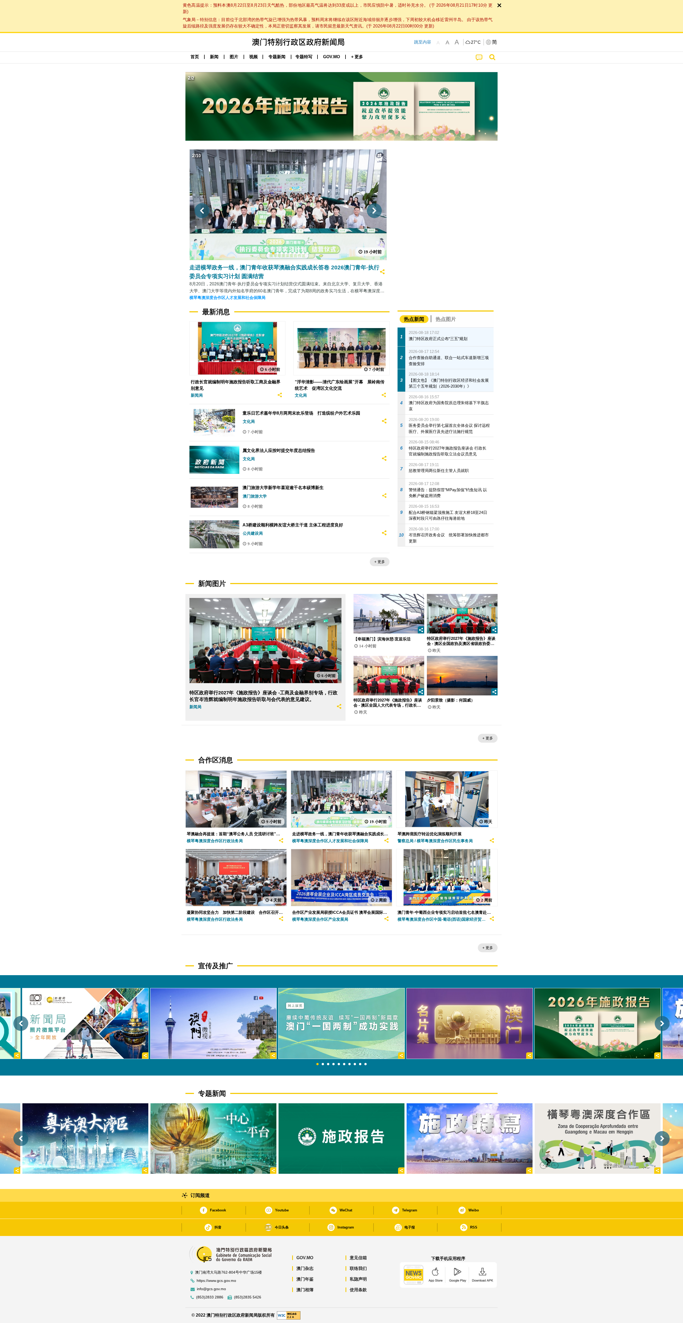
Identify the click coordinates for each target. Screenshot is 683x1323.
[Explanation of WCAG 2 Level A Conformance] (288, 1315)
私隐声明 (358, 1279)
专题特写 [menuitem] (303, 56)
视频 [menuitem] (253, 56)
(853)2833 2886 (209, 1297)
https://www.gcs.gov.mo (216, 1281)
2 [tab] (322, 1064)
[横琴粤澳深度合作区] (598, 1138)
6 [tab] (344, 1064)
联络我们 (358, 1268)
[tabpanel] (341, 1023)
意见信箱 (358, 1257)
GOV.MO (304, 1257)
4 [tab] (333, 1064)
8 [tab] (355, 1064)
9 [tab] (360, 1064)
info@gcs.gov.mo (211, 1289)
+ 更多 (379, 562)
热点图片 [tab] (446, 319)
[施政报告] (341, 1138)
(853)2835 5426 (247, 1297)
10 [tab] (365, 1064)
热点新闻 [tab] (414, 319)
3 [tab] (328, 1064)
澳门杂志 (304, 1268)
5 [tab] (339, 1064)
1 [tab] (317, 1064)
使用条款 (358, 1289)
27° (476, 42)
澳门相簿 (304, 1289)
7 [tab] (349, 1064)
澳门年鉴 (304, 1279)
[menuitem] (214, 57)
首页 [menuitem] (194, 56)
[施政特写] (470, 1138)
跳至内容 (422, 42)
